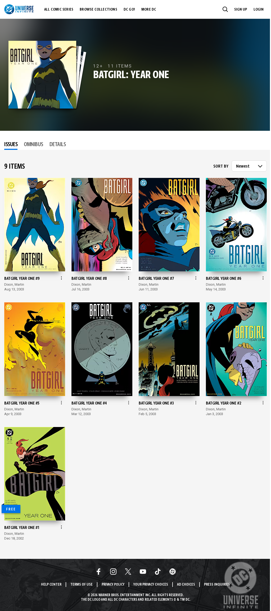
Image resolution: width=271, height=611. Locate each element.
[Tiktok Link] (158, 571)
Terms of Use (81, 584)
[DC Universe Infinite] (19, 9)
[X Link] (128, 571)
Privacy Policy (113, 584)
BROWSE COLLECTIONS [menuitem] (98, 9)
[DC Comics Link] (172, 571)
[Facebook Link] (98, 571)
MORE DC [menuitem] (148, 9)
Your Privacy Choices (150, 584)
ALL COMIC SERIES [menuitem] (58, 9)
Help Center (51, 584)
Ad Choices (186, 584)
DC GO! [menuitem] (129, 9)
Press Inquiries (217, 584)
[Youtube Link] (143, 571)
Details (57, 144)
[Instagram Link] (113, 571)
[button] (225, 9)
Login (259, 9)
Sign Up (240, 9)
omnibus (33, 144)
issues (10, 144)
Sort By (220, 166)
